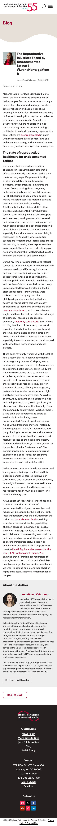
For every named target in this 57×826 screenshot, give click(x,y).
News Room (28, 734)
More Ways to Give (28, 738)
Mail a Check (28, 782)
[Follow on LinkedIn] (33, 808)
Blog (28, 746)
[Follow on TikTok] (28, 808)
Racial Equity (28, 750)
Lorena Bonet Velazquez (27, 80)
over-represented (30, 135)
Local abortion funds (26, 519)
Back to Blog (15, 695)
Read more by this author (17, 680)
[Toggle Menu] (50, 6)
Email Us (28, 786)
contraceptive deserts (14, 310)
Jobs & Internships (28, 742)
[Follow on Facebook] (33, 803)
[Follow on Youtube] (22, 808)
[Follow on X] (28, 803)
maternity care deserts (27, 322)
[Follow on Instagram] (22, 803)
